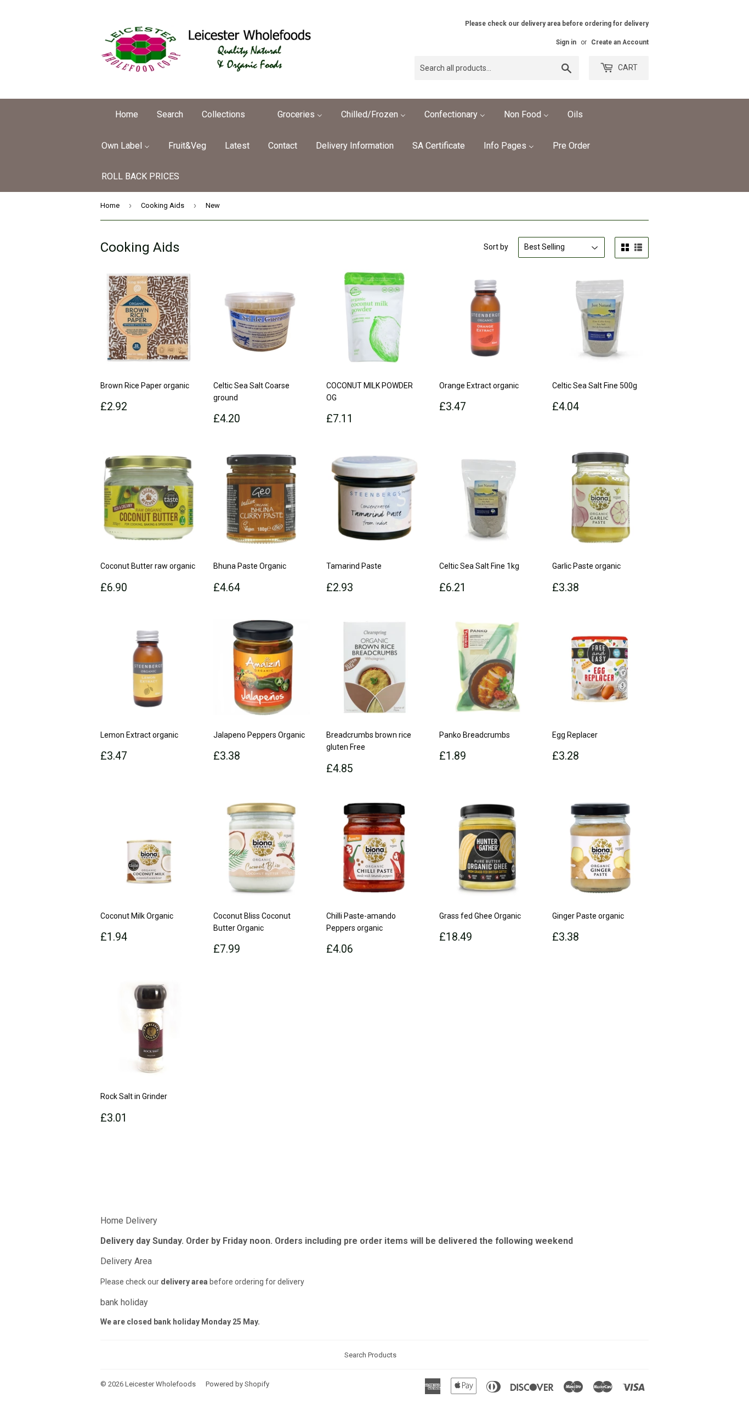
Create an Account (620, 42)
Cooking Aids (162, 205)
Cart (627, 67)
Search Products (370, 1355)
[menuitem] (119, 114)
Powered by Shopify (237, 1384)
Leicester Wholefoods (160, 1384)
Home (110, 205)
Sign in (566, 42)
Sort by (496, 246)
